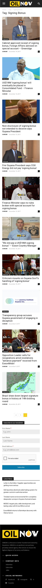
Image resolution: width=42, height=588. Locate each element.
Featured (5, 39)
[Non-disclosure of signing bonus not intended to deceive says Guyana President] (21, 111)
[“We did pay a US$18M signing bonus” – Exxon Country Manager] (21, 228)
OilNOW (4, 51)
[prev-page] (16, 415)
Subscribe (21, 467)
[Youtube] (6, 583)
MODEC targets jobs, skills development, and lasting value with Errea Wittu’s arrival (19, 505)
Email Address (7, 446)
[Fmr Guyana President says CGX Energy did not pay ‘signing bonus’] (21, 151)
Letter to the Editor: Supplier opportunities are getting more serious (20, 484)
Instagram (23, 579)
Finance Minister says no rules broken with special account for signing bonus (18, 205)
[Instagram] (18, 579)
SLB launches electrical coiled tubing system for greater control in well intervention (20, 491)
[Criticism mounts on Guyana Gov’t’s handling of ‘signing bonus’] (21, 264)
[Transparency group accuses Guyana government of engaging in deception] (21, 301)
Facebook (11, 579)
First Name (6, 428)
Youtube (11, 583)
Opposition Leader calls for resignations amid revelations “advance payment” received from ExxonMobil (19, 359)
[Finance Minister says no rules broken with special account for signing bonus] (21, 188)
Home (4, 10)
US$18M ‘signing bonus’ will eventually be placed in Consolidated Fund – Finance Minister (17, 86)
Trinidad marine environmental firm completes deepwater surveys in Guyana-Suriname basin (20, 498)
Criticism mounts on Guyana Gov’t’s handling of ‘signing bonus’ (20, 279)
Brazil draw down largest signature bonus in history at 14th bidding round (20, 398)
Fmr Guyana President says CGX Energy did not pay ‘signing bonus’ (19, 166)
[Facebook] (6, 579)
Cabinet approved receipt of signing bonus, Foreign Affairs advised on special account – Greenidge (20, 46)
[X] (31, 579)
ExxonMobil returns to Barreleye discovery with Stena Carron (20, 512)
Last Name (6, 437)
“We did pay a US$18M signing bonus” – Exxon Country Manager (19, 244)
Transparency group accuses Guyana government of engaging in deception (20, 318)
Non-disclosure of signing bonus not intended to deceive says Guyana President (19, 129)
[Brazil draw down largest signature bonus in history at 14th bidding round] (21, 382)
